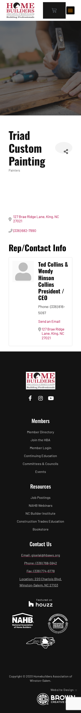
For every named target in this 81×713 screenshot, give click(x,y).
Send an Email (49, 321)
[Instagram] (40, 398)
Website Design (62, 690)
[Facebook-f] (30, 398)
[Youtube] (51, 398)
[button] (70, 10)
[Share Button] (63, 148)
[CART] (54, 10)
